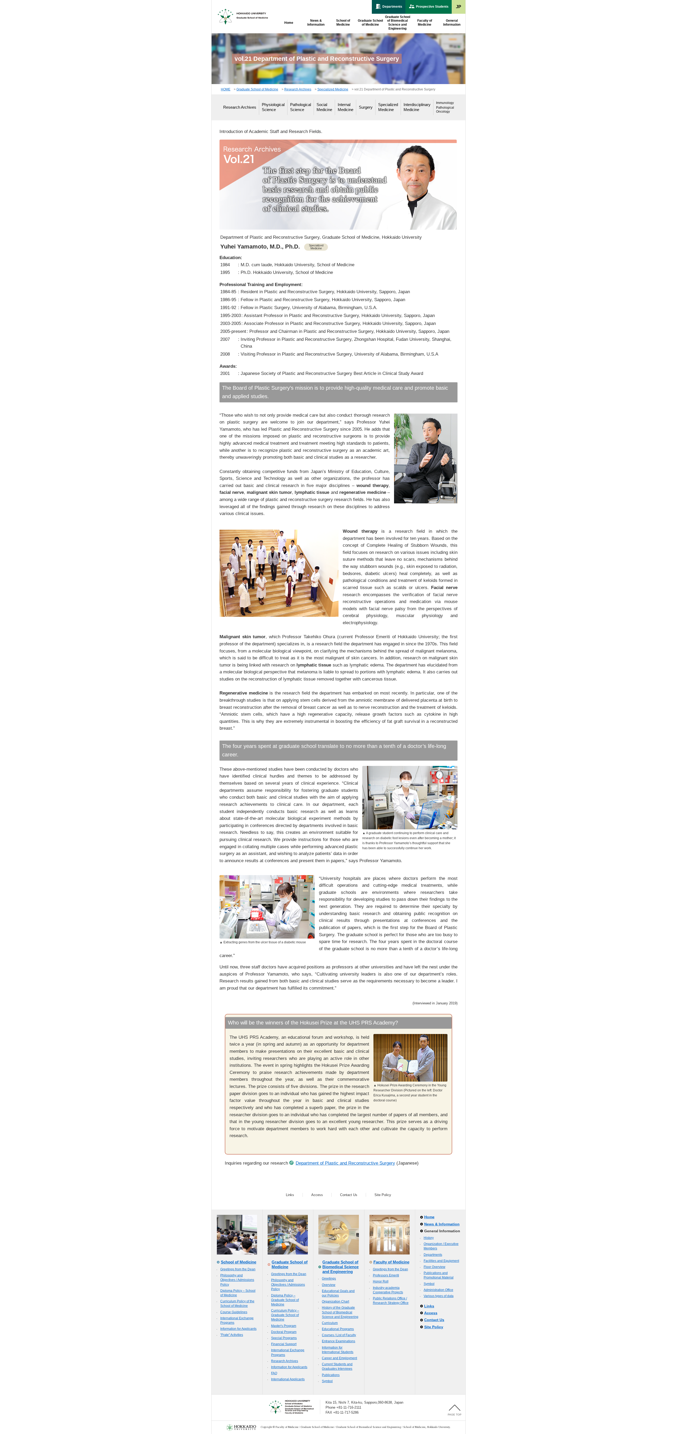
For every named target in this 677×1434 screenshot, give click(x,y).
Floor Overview (434, 1267)
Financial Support (283, 1344)
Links (290, 1195)
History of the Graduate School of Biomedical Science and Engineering (340, 1312)
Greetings (329, 1278)
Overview (328, 1285)
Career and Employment (339, 1358)
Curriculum (330, 1323)
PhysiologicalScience (273, 107)
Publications (331, 1375)
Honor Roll (380, 1281)
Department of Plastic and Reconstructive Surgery (345, 1163)
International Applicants (288, 1379)
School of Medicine (238, 1262)
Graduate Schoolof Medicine (370, 22)
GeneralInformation (451, 22)
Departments (433, 1255)
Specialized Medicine (332, 89)
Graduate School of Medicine (257, 89)
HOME (225, 89)
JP (458, 6)
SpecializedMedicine (388, 107)
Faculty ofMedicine (424, 22)
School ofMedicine (343, 22)
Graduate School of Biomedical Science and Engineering (340, 1267)
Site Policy (382, 1195)
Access (317, 1195)
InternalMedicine (345, 107)
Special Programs (284, 1338)
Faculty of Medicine (391, 1262)
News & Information (442, 1224)
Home (288, 23)
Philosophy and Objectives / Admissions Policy (237, 1280)
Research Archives (297, 89)
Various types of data (439, 1296)
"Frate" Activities (231, 1335)
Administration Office (438, 1290)
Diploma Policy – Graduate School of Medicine (285, 1300)
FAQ (274, 1373)
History (429, 1238)
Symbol (327, 1381)
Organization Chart (335, 1301)
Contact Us (348, 1195)
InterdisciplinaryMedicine (417, 107)
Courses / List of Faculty (339, 1335)
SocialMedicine (324, 107)
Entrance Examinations (338, 1341)
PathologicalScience (300, 107)
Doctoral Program (283, 1332)
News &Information (315, 22)
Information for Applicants (238, 1329)
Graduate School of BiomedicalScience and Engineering (397, 22)
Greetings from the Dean (237, 1269)
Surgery (366, 107)
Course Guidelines (233, 1312)
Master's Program (283, 1326)
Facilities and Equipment (441, 1261)
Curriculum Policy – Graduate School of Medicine (285, 1315)
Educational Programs (338, 1329)
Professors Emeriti (386, 1275)
